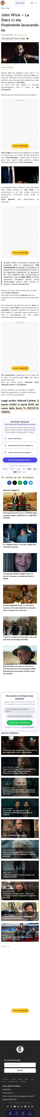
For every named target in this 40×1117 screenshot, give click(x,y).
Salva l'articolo (7, 67)
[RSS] (32, 1106)
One (15, 477)
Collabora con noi (13, 1081)
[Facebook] (9, 483)
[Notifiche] (31, 2)
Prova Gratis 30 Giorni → (12, 1086)
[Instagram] (18, 1106)
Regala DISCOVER (10, 1099)
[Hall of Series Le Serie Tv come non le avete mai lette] (2, 3)
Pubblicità (23, 1081)
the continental (28, 477)
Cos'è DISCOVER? (28, 727)
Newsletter (7, 1089)
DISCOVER (20, 3)
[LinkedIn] (25, 483)
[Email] (31, 483)
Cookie (26, 1079)
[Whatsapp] (20, 483)
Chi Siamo (5, 1079)
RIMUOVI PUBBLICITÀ (20, 146)
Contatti (13, 1079)
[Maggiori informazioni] (28, 39)
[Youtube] (15, 1106)
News (8, 8)
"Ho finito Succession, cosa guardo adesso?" (17, 710)
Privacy (20, 1079)
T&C (32, 1079)
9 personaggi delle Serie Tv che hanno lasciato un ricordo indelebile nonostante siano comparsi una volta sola (19, 607)
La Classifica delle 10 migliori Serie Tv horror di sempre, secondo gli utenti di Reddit (18, 576)
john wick (9, 477)
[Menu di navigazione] (35, 3)
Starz (19, 477)
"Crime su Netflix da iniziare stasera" (20, 716)
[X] (15, 483)
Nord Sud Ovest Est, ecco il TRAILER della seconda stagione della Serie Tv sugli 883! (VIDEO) (20, 515)
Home (3, 8)
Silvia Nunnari (21, 35)
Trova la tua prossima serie (20, 460)
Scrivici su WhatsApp (21, 723)
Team (4, 1081)
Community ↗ (8, 1093)
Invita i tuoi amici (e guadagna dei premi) (18, 1096)
